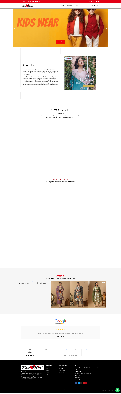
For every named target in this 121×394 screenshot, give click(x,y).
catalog (78, 6)
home (62, 6)
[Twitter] (91, 2)
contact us (94, 6)
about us (70, 6)
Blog (87, 6)
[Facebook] (89, 2)
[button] (14, 28)
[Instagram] (94, 2)
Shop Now (60, 42)
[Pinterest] (99, 2)
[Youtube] (96, 2)
